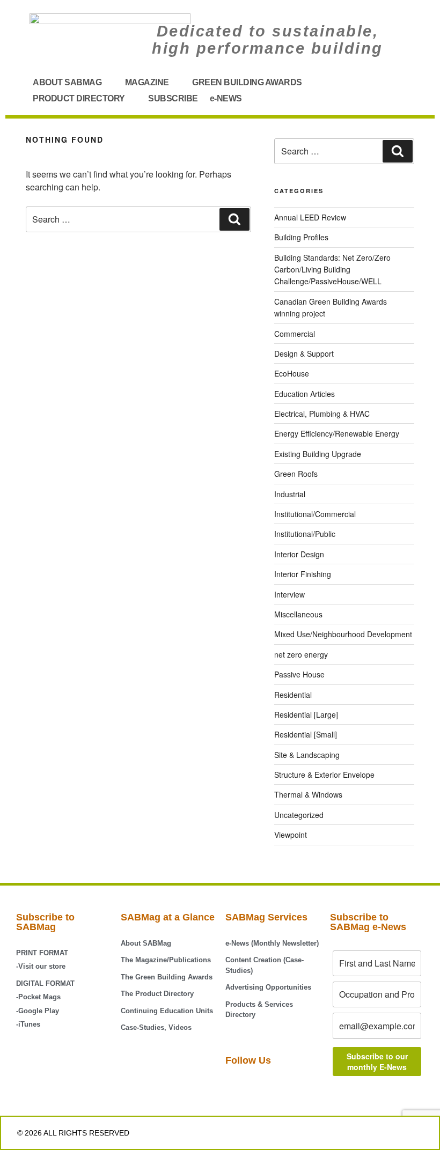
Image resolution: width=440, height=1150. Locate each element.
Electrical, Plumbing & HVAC (322, 413)
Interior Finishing (302, 574)
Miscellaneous (298, 614)
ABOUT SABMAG (67, 82)
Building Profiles (301, 237)
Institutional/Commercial (315, 513)
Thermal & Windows (308, 794)
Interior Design (299, 554)
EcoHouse (291, 373)
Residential (293, 694)
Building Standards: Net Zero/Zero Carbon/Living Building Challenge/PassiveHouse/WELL (332, 269)
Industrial (289, 494)
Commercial (294, 333)
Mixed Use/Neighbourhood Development (343, 634)
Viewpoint (290, 834)
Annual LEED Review (310, 217)
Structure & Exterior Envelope (324, 774)
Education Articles (304, 393)
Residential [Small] (305, 734)
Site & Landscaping (307, 754)
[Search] (234, 219)
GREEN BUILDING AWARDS (247, 82)
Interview (289, 594)
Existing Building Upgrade (317, 453)
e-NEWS (226, 98)
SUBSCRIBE (173, 98)
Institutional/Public (304, 533)
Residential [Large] (306, 714)
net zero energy (301, 654)
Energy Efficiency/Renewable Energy (336, 433)
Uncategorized (299, 814)
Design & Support (304, 353)
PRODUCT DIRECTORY (79, 98)
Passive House (299, 674)
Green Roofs (296, 473)
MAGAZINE (147, 82)
